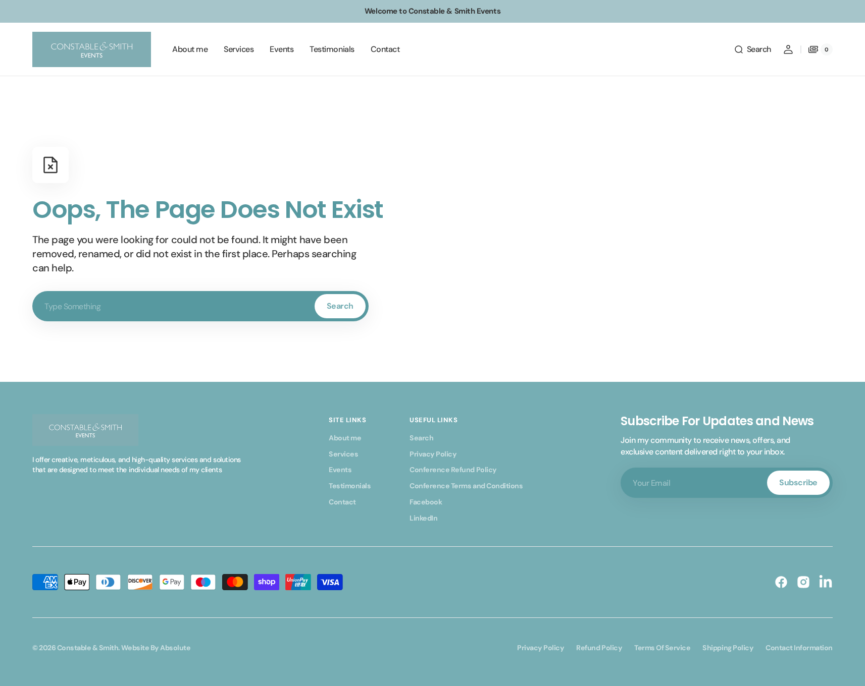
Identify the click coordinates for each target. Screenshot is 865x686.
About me (345, 437)
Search (340, 306)
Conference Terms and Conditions (466, 485)
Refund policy (599, 647)
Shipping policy (727, 647)
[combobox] (200, 306)
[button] (752, 49)
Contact (342, 501)
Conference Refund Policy (453, 469)
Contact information (799, 647)
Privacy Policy (433, 454)
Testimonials (350, 485)
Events (340, 469)
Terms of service (662, 647)
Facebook (426, 501)
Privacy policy (540, 647)
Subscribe (798, 482)
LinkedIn (423, 518)
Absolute (175, 647)
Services (343, 454)
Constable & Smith (88, 647)
